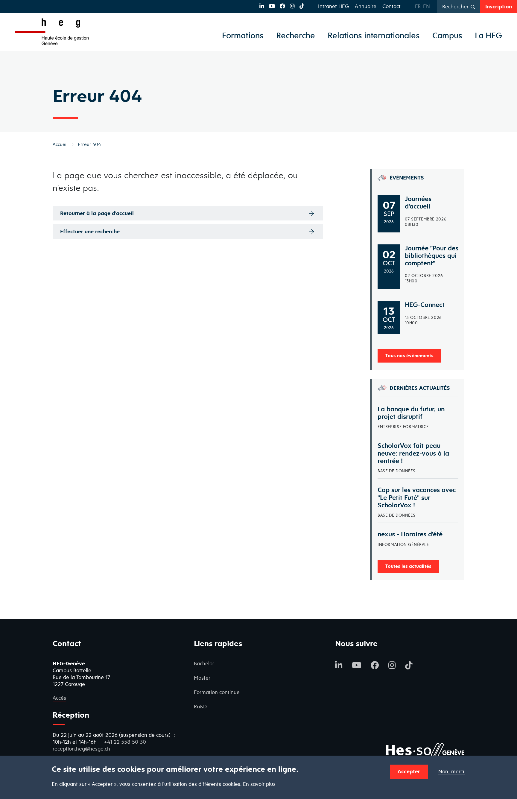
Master (202, 677)
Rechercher (455, 6)
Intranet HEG (333, 6)
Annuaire (365, 6)
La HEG (488, 35)
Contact (391, 6)
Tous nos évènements (409, 355)
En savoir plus (259, 784)
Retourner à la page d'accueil (97, 213)
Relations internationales (374, 35)
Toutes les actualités (408, 566)
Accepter (409, 771)
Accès (59, 697)
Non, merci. (451, 771)
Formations (243, 35)
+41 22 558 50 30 (125, 741)
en (426, 6)
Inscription (498, 6)
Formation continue (217, 692)
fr (418, 6)
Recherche (295, 35)
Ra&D (200, 706)
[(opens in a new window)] (261, 6)
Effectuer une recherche (90, 231)
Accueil (60, 144)
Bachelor (204, 663)
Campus (447, 35)
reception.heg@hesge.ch (81, 748)
